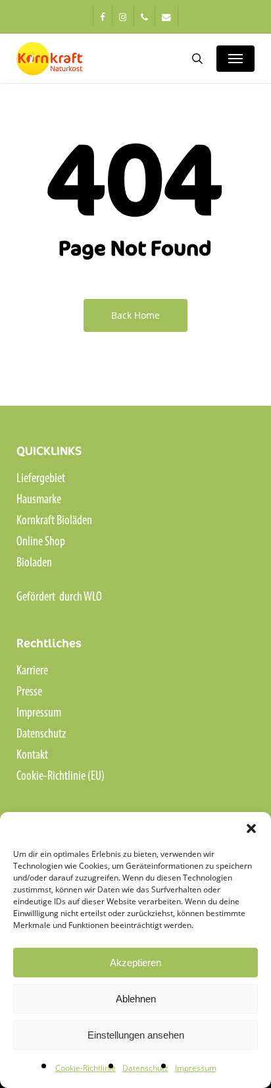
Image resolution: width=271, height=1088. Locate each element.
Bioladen (34, 563)
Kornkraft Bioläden (54, 521)
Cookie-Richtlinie (85, 1068)
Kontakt (32, 755)
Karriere (32, 671)
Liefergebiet (40, 478)
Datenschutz (145, 1068)
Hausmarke (38, 499)
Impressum (195, 1068)
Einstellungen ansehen (135, 1035)
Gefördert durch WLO (59, 597)
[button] (251, 828)
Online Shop (40, 542)
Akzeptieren (135, 962)
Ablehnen (136, 998)
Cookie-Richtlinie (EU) (60, 776)
